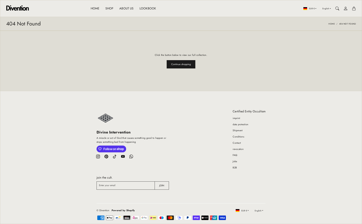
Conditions (238, 136)
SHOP (109, 8)
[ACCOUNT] (345, 8)
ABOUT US (126, 8)
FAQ (235, 155)
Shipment (237, 130)
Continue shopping (181, 64)
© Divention (103, 210)
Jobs (235, 161)
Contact (237, 143)
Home (331, 23)
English (325, 8)
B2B (235, 167)
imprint (236, 118)
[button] (98, 156)
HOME (95, 8)
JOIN (161, 185)
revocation (238, 149)
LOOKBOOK (148, 8)
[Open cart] (354, 8)
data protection (240, 124)
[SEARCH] (337, 8)
